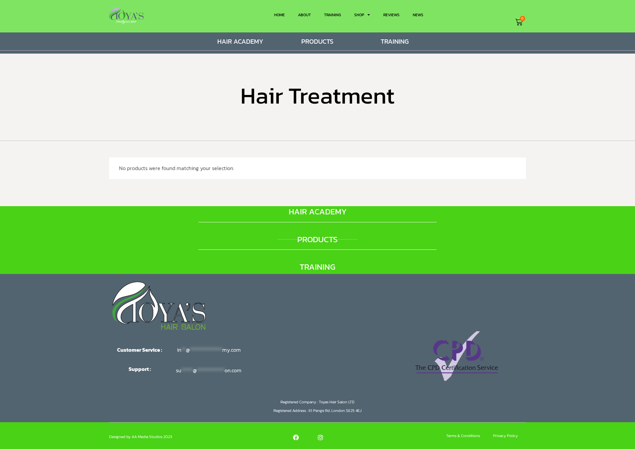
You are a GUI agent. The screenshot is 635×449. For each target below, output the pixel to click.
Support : (140, 369)
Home (279, 15)
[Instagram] (320, 437)
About (304, 15)
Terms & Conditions (463, 436)
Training (332, 15)
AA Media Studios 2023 (152, 437)
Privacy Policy (505, 436)
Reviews (391, 15)
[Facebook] (296, 437)
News (418, 15)
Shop (359, 15)
